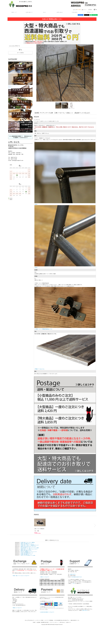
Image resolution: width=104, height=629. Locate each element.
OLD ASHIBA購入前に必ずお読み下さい (62, 620)
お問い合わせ (60, 12)
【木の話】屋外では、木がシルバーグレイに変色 (29, 547)
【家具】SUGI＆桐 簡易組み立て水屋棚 (27, 555)
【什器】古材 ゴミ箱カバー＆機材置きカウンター (29, 545)
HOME (34, 622)
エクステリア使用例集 (49, 620)
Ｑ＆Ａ (44, 12)
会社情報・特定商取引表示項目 (43, 622)
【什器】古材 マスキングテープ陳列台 (27, 542)
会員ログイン (68, 622)
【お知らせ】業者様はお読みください (52, 19)
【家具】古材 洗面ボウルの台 (25, 550)
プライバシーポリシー (54, 622)
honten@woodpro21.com (76, 576)
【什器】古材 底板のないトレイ (26, 554)
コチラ (73, 583)
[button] (37, 73)
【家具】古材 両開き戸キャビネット (27, 543)
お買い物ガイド (29, 12)
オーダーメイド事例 (39, 620)
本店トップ (13, 12)
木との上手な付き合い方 (29, 620)
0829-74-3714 (72, 574)
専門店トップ (90, 12)
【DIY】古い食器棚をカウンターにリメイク (28, 551)
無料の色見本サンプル (75, 620)
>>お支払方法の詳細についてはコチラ (47, 612)
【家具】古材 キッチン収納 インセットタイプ (28, 549)
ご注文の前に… (75, 12)
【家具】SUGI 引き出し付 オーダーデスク (28, 546)
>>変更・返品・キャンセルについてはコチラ (20, 575)
